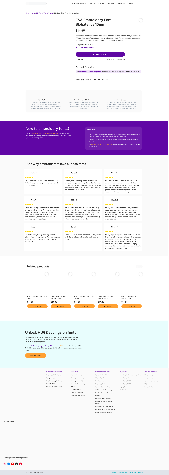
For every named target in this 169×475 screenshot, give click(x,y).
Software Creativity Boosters (103, 387)
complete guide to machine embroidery (45, 133)
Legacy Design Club (101, 375)
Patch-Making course (77, 392)
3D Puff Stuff (123, 390)
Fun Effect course (76, 389)
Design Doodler (50, 378)
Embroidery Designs (79, 3)
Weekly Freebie (99, 378)
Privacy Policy (123, 472)
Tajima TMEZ (127, 381)
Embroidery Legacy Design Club (90, 71)
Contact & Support (149, 378)
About (131, 3)
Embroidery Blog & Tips (78, 395)
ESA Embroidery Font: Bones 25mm (84, 297)
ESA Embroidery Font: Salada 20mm (129, 297)
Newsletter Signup (149, 387)
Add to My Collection (100, 54)
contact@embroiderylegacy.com (16, 458)
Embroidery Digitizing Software (55, 375)
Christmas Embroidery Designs (104, 390)
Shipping (114, 472)
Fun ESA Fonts (48, 13)
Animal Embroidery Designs (103, 412)
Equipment (121, 3)
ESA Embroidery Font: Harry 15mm (37, 297)
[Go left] (135, 265)
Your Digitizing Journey (77, 378)
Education (110, 3)
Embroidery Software (97, 3)
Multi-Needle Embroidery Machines (130, 375)
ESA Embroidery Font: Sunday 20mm (58, 297)
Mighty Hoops (124, 387)
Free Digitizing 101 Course (78, 381)
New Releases (99, 381)
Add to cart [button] (37, 306)
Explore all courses (76, 375)
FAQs (146, 384)
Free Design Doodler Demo (54, 386)
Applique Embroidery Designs (104, 406)
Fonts (33, 13)
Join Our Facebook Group (151, 381)
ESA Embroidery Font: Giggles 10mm (105, 297)
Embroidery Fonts (100, 384)
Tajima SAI (126, 378)
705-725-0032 (9, 421)
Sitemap (140, 472)
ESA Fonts (39, 13)
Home (28, 13)
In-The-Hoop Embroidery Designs (105, 409)
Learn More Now (35, 355)
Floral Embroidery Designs (103, 398)
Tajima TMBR (127, 384)
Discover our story (149, 375)
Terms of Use (132, 472)
